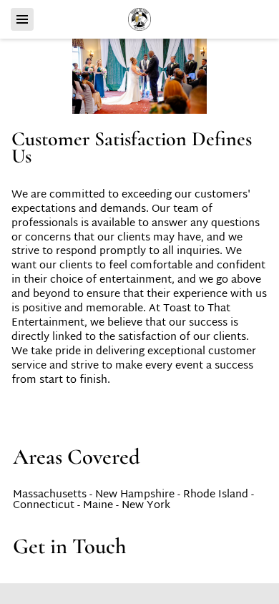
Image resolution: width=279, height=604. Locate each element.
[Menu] (22, 19)
